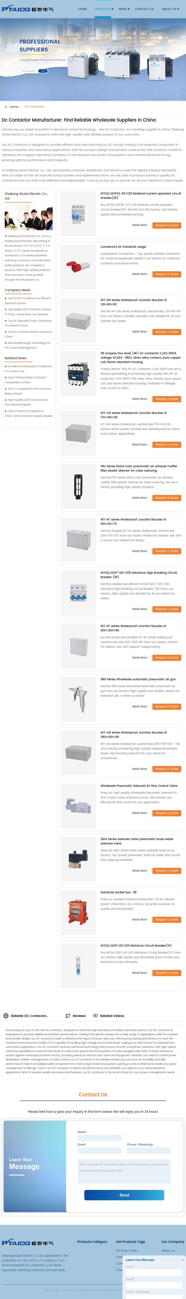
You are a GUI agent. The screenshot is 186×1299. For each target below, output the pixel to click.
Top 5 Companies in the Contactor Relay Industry (28, 391)
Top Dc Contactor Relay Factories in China (28, 334)
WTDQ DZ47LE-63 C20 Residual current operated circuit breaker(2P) (141, 195)
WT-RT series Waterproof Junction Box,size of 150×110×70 (133, 521)
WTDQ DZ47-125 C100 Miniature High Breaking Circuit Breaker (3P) (139, 575)
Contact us (144, 9)
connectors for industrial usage (123, 246)
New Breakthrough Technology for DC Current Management (27, 345)
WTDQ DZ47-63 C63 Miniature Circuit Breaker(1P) (136, 945)
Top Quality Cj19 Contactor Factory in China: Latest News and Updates (28, 311)
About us (169, 9)
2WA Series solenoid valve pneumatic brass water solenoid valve (137, 841)
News (123, 9)
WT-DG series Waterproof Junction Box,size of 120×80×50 (134, 302)
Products (102, 9)
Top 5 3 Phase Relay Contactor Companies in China (25, 380)
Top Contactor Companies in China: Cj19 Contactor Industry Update (29, 413)
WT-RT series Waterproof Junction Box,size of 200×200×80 (133, 628)
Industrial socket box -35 (119, 892)
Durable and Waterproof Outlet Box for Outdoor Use (28, 368)
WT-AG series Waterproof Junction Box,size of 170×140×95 (134, 415)
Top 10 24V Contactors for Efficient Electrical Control (28, 300)
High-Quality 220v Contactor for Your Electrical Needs (26, 402)
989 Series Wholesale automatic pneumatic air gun (138, 679)
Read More (139, 225)
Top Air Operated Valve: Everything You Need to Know (28, 323)
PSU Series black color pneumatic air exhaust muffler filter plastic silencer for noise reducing (139, 468)
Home (82, 9)
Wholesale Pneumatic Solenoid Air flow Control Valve (139, 785)
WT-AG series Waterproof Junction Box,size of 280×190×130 (134, 734)
